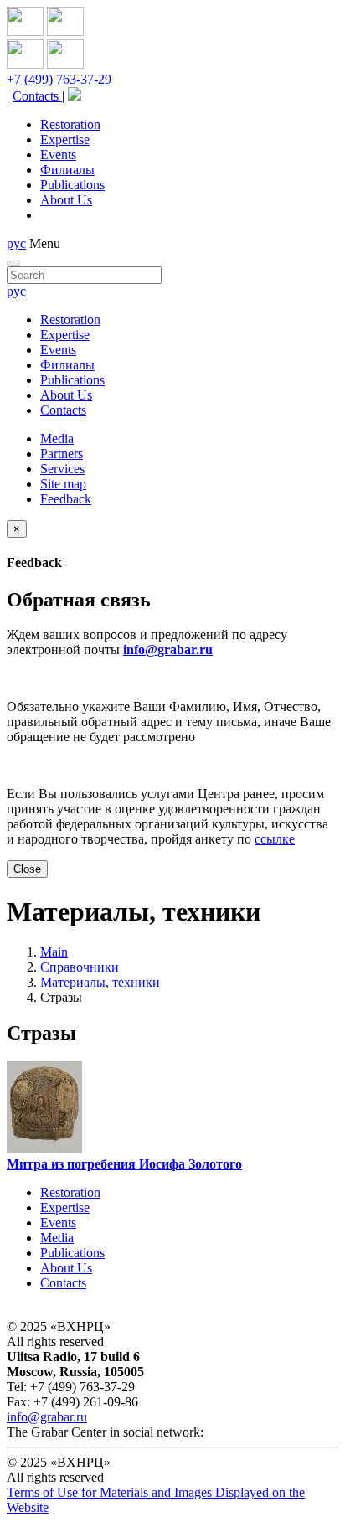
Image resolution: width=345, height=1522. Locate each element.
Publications (72, 185)
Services (62, 469)
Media (57, 438)
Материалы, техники (100, 982)
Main (54, 952)
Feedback (65, 499)
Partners (61, 453)
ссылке (275, 839)
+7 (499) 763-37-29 (59, 79)
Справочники (79, 967)
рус (16, 243)
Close (27, 869)
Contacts (37, 96)
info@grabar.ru (168, 649)
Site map (63, 484)
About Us (66, 200)
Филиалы (67, 170)
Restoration (70, 124)
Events (58, 154)
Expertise (65, 139)
